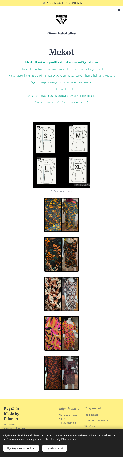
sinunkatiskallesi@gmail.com (79, 62)
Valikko (119, 10)
